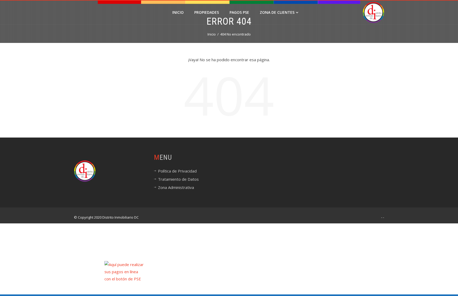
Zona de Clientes (277, 12)
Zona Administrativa (176, 187)
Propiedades (206, 12)
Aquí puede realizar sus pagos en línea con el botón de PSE (196, 286)
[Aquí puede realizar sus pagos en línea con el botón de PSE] (124, 271)
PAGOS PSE (239, 12)
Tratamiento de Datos (178, 179)
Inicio (178, 12)
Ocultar (450, 278)
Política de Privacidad (177, 171)
